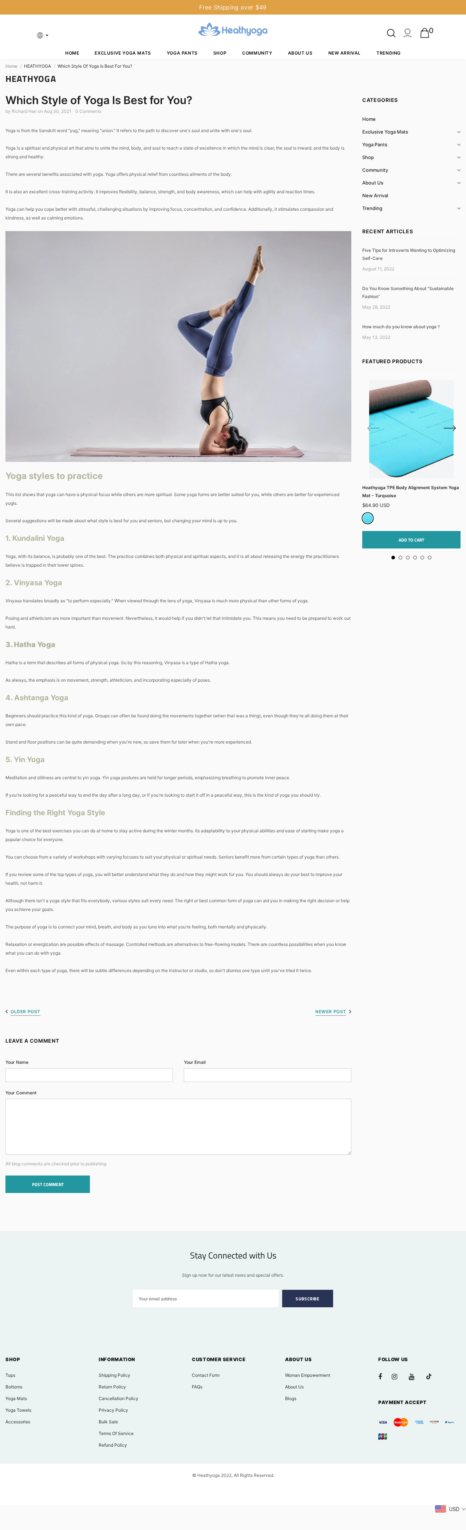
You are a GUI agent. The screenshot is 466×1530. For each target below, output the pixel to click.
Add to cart (411, 539)
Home (11, 66)
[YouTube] (415, 1376)
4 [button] (415, 557)
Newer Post (330, 1011)
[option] (411, 464)
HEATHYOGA (37, 66)
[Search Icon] (391, 33)
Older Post (25, 1011)
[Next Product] (450, 428)
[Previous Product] (373, 428)
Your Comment (20, 1092)
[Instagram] (398, 1376)
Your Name (16, 1062)
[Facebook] (384, 1376)
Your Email (195, 1062)
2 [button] (400, 557)
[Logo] (233, 30)
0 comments (88, 111)
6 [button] (429, 557)
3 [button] (408, 557)
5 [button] (422, 557)
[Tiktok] (432, 1376)
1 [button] (393, 557)
